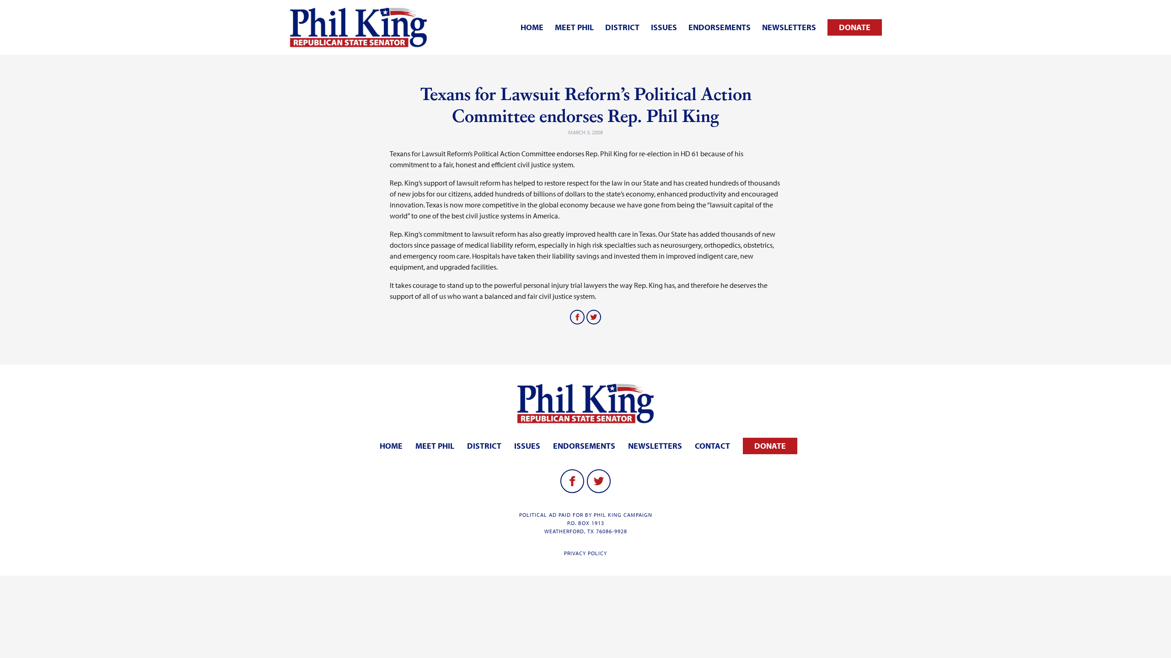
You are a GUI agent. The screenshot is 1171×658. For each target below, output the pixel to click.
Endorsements (719, 27)
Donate (854, 27)
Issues (664, 27)
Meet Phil (574, 27)
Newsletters (789, 27)
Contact (712, 445)
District (622, 27)
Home (532, 27)
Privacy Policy (585, 553)
